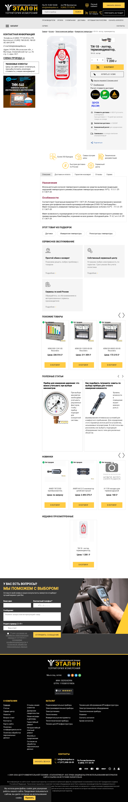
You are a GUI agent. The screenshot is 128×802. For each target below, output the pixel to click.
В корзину (109, 67)
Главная (44, 31)
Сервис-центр (8, 711)
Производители (48, 20)
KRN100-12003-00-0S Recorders (83, 350)
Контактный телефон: (42, 601)
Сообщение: (8, 610)
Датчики (49, 234)
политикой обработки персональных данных (17, 645)
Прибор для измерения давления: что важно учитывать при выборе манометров (61, 385)
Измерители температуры (83, 31)
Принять (29, 798)
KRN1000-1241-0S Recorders (55, 350)
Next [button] (123, 315)
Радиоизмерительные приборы (59, 705)
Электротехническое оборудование (93, 708)
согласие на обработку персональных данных (17, 635)
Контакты (121, 26)
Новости (6, 715)
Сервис (45, 26)
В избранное (99, 85)
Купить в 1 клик (108, 74)
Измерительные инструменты (58, 718)
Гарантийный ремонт (32, 723)
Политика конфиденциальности (12, 728)
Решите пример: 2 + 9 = (12, 624)
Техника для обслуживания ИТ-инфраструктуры (99, 705)
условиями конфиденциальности (16, 641)
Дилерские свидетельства (33, 712)
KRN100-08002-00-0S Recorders (111, 350)
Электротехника (52, 711)
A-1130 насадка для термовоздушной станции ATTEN (112, 491)
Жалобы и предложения (32, 737)
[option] (55, 345)
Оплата (60, 20)
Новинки (82, 715)
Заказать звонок (114, 5)
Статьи (6, 708)
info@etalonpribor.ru (50, 7)
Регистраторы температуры (101, 234)
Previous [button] (119, 315)
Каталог (51, 31)
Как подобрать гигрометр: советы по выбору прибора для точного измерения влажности (103, 385)
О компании (70, 20)
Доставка (81, 20)
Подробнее (50, 273)
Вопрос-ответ (8, 718)
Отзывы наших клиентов (33, 706)
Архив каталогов (86, 721)
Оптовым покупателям (97, 20)
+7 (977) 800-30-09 (66, 762)
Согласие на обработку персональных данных (33, 745)
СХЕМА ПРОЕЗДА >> (14, 58)
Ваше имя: (7, 601)
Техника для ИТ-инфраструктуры (59, 724)
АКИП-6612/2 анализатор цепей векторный (83, 490)
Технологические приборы (90, 711)
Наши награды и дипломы (33, 717)
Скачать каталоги (116, 20)
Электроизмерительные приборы (60, 708)
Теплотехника (51, 715)
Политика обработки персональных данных (12, 735)
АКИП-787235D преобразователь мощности (55, 491)
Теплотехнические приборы (64, 31)
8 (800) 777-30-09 (68, 7)
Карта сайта (8, 724)
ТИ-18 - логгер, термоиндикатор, (83, 549)
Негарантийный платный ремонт (33, 730)
